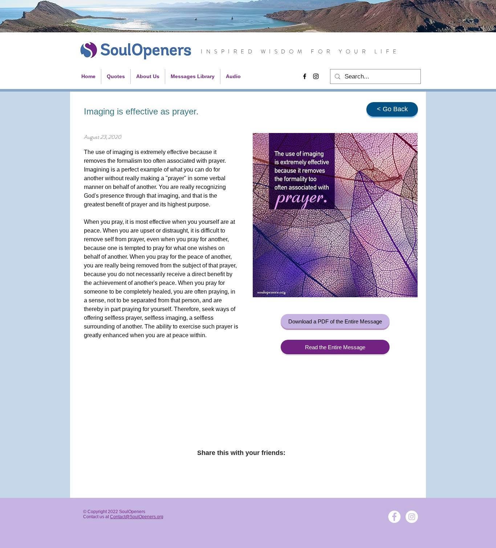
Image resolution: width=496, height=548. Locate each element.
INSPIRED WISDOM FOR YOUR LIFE (300, 52)
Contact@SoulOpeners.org (136, 516)
